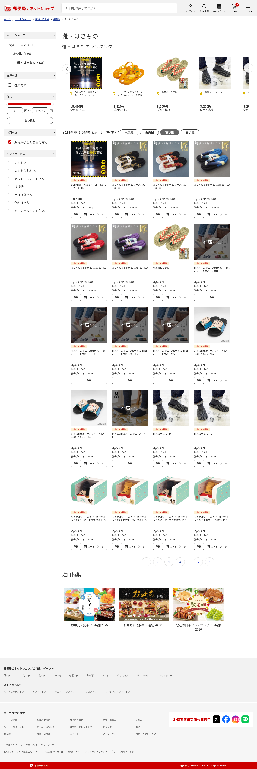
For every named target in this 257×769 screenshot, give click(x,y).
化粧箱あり (22, 202)
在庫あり (20, 85)
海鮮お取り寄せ (44, 719)
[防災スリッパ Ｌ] (212, 408)
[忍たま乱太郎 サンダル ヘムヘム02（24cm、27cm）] (89, 408)
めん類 (7, 733)
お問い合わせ (47, 744)
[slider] (7, 103)
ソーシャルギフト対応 (29, 210)
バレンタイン (144, 675)
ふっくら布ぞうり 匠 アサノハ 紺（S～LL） (128, 186)
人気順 (129, 132)
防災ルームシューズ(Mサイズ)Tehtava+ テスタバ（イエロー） (212, 269)
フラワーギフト (111, 733)
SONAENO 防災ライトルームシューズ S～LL (88, 186)
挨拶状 (19, 186)
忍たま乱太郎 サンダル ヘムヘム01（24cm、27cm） (211, 352)
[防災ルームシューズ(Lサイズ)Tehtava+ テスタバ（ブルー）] (171, 325)
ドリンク (107, 726)
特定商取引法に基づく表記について (63, 751)
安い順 (190, 132)
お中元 (57, 675)
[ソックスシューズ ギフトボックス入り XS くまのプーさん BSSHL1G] (130, 491)
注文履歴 (204, 11)
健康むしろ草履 (161, 267)
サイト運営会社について (29, 751)
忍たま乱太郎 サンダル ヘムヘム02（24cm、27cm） (88, 435)
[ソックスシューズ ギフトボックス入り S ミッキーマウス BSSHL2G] (171, 491)
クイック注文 (219, 11)
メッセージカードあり (29, 178)
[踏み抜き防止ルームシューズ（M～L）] (130, 408)
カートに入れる (96, 214)
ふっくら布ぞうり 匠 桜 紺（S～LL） (212, 184)
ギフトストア (39, 691)
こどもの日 (24, 675)
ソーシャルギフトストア (117, 691)
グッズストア (90, 691)
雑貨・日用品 (43, 733)
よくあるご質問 (29, 744)
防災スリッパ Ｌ (203, 433)
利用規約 (8, 751)
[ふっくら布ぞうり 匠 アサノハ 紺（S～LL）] (130, 159)
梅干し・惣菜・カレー (15, 726)
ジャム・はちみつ (46, 726)
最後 (209, 561)
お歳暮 (90, 675)
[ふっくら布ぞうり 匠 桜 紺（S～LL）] (212, 159)
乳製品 (139, 719)
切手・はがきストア (14, 691)
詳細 (76, 214)
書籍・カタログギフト (147, 733)
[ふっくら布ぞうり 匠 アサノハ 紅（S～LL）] (171, 159)
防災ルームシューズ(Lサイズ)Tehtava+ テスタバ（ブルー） (170, 352)
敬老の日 (73, 675)
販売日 (149, 132)
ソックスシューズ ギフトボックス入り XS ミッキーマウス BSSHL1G (88, 518)
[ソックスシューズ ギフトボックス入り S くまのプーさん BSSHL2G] (212, 491)
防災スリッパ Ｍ (162, 433)
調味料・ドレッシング (81, 726)
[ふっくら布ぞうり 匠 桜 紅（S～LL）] (89, 242)
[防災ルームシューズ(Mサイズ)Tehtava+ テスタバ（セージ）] (89, 325)
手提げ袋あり (23, 194)
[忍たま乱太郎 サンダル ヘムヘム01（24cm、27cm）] (212, 325)
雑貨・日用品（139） (22, 45)
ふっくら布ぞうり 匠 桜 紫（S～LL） (130, 267)
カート (234, 11)
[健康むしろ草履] (171, 242)
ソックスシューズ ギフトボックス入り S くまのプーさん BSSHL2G (211, 518)
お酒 (138, 726)
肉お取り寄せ (76, 719)
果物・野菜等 (109, 719)
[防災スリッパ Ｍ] (171, 408)
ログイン (190, 11)
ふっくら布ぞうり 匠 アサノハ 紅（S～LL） (169, 186)
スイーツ (74, 733)
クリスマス (122, 675)
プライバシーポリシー (96, 751)
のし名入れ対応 (25, 170)
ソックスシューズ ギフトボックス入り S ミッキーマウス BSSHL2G (170, 518)
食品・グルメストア (65, 691)
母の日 (7, 675)
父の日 (42, 675)
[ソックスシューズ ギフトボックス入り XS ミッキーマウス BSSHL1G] (89, 491)
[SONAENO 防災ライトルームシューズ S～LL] (89, 159)
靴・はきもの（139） (31, 62)
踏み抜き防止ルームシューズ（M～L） (130, 435)
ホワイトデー (166, 675)
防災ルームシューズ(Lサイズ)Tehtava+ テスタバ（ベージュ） (129, 352)
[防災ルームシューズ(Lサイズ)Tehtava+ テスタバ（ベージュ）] (130, 325)
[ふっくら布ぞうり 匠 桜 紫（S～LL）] (130, 242)
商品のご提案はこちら (122, 751)
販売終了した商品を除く (31, 142)
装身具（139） (23, 53)
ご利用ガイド (10, 744)
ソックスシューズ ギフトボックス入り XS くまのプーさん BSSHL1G (129, 518)
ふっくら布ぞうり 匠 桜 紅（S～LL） (89, 267)
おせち (105, 675)
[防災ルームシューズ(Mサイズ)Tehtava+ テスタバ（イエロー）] (212, 242)
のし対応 (20, 162)
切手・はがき (10, 719)
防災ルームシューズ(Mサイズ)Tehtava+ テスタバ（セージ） (88, 352)
